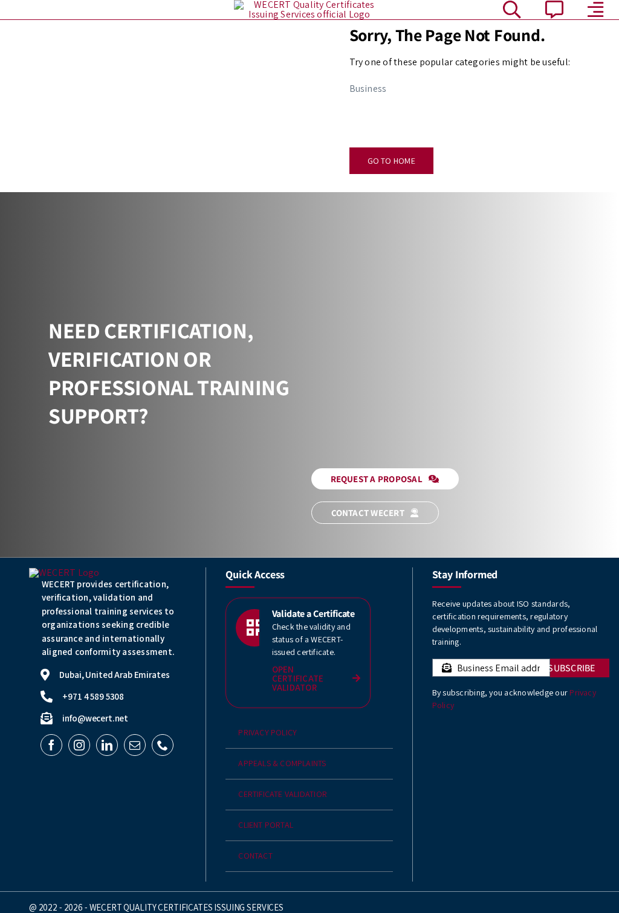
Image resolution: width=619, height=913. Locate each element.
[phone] (162, 745)
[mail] (135, 745)
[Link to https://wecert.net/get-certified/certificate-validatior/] (254, 628)
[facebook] (51, 745)
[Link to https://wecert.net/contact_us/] (554, 10)
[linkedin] (107, 745)
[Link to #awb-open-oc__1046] (512, 10)
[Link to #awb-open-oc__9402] (595, 10)
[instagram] (79, 745)
